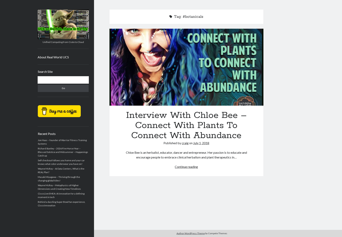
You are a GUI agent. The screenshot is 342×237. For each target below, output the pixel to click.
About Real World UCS (53, 57)
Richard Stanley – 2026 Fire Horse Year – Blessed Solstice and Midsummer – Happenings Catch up (63, 152)
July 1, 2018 (201, 143)
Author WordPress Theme (191, 233)
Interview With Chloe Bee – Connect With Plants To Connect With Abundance (186, 67)
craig (185, 143)
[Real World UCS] (63, 37)
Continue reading (186, 167)
